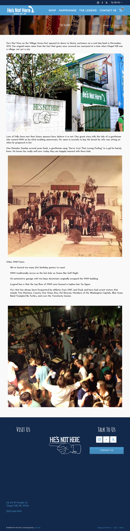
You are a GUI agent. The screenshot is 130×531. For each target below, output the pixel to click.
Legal (115, 527)
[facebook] (102, 3)
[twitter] (106, 3)
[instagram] (98, 3)
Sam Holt (37, 527)
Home (106, 25)
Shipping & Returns (104, 527)
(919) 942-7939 (13, 511)
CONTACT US (106, 450)
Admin (121, 527)
